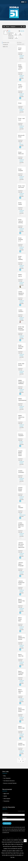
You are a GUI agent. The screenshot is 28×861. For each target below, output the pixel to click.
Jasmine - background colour (21, 582)
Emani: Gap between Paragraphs (21, 328)
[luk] (20, 466)
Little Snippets (6, 798)
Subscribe (22, 31)
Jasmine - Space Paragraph (21, 564)
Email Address (5, 813)
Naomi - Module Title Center (21, 601)
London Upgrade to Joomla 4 (21, 293)
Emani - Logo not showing (20, 221)
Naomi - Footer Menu (20, 619)
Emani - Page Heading (20, 258)
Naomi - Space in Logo (20, 691)
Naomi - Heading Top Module (21, 637)
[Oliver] (20, 322)
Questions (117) (6, 42)
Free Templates (7, 778)
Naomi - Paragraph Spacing (21, 673)
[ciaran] (20, 80)
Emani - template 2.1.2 (20, 239)
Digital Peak (6, 793)
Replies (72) (5, 46)
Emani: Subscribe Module (20, 347)
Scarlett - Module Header (20, 489)
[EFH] (5, 32)
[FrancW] (20, 113)
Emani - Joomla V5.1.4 (20, 86)
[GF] (20, 411)
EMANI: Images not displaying (21, 382)
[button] (23, 2)
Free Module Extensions (9, 780)
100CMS (5, 796)
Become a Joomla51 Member (10, 783)
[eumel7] (20, 286)
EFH (9, 31)
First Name (4, 817)
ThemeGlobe (6, 801)
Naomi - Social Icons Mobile (21, 709)
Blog (4, 775)
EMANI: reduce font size (21, 417)
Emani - (20, 103)
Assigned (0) (5, 44)
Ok (25, 840)
